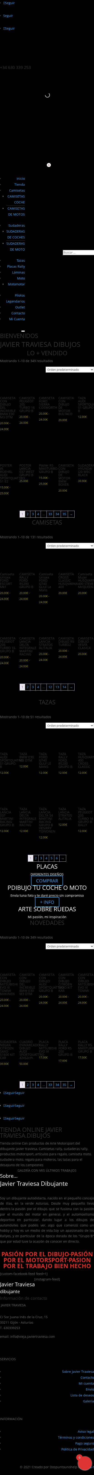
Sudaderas (16, 225)
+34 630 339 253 (15, 67)
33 (50, 514)
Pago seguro (84, 1443)
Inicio (21, 178)
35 (64, 514)
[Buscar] (43, 95)
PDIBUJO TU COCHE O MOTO (47, 887)
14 (64, 687)
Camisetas (17, 190)
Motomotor (16, 284)
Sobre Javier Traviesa (78, 1371)
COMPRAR (47, 881)
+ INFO (47, 902)
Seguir (20, 1093)
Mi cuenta (86, 1383)
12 (50, 687)
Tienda (19, 184)
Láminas (18, 272)
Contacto (18, 313)
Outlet (20, 307)
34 (57, 514)
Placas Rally (16, 266)
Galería (88, 1401)
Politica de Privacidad (77, 1449)
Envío (90, 1389)
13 (57, 687)
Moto (21, 278)
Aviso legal (86, 1431)
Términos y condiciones (76, 1437)
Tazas (21, 260)
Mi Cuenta (17, 319)
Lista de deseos (82, 1395)
